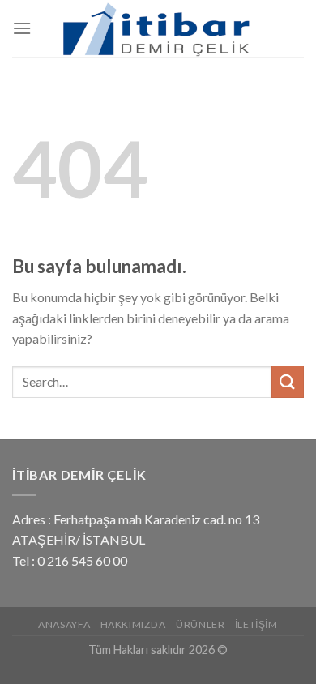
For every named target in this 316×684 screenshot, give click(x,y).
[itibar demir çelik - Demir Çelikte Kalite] (158, 28)
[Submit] (287, 381)
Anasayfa (64, 624)
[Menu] (22, 28)
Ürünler (200, 624)
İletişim (256, 624)
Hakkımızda (133, 624)
